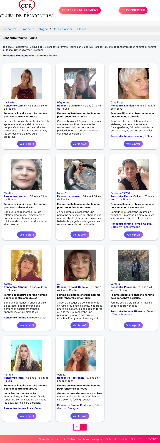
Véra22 (61, 374)
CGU (140, 439)
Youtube (123, 439)
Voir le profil (27, 143)
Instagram (97, 439)
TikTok (71, 439)
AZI (59, 283)
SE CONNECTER (133, 10)
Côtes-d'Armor (119, 226)
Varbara (115, 283)
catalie (8, 283)
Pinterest (111, 439)
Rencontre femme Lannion (127, 136)
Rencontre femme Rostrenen (75, 405)
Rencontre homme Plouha (41, 55)
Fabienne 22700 (120, 193)
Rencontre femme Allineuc (20, 317)
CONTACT (152, 439)
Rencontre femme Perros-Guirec (131, 223)
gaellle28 (9, 102)
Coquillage (117, 102)
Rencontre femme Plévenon (128, 311)
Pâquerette (63, 102)
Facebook (83, 439)
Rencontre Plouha (13, 55)
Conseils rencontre (50, 439)
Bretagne (134, 226)
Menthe (8, 193)
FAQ (133, 439)
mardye (8, 374)
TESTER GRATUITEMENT (80, 10)
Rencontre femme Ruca (18, 408)
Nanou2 (62, 193)
